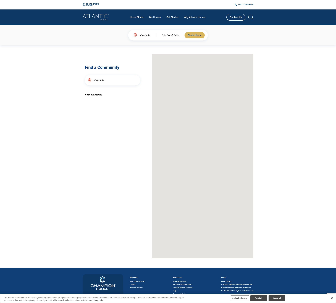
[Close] (332, 298)
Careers (132, 285)
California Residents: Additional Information (236, 285)
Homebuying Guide (179, 281)
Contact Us (236, 17)
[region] (168, 298)
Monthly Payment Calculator (183, 288)
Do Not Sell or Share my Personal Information (237, 291)
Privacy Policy (226, 281)
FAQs (174, 291)
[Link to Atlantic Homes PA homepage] (96, 17)
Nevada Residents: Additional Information (236, 288)
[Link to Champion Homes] (91, 4)
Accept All (277, 298)
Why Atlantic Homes (137, 281)
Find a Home (195, 35)
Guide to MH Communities (182, 285)
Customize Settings (239, 298)
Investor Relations (136, 288)
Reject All (258, 298)
